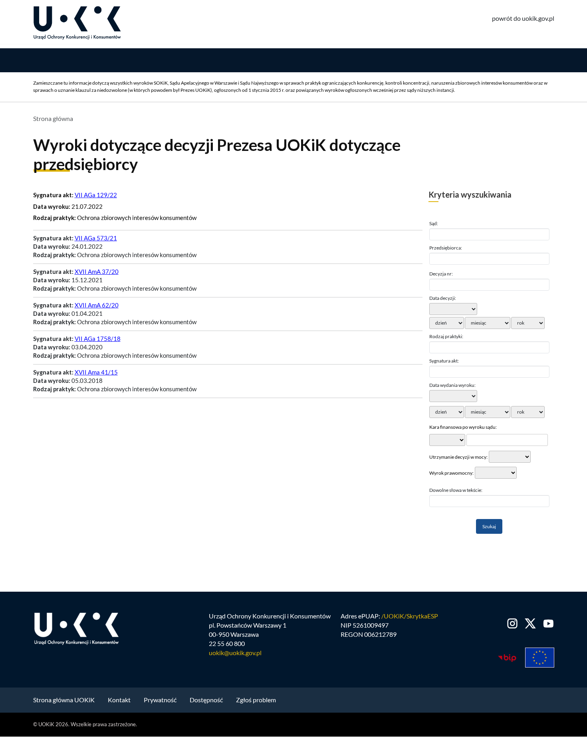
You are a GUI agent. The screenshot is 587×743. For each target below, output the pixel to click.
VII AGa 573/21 (96, 238)
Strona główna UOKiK (64, 699)
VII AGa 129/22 (96, 195)
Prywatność (160, 699)
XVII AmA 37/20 (97, 271)
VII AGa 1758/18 (98, 338)
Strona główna (53, 118)
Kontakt (119, 699)
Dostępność (206, 699)
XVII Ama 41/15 (96, 372)
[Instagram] (513, 623)
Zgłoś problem (256, 699)
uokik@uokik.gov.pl (235, 652)
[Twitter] (530, 623)
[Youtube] (546, 623)
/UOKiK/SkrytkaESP (409, 616)
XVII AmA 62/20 (97, 305)
